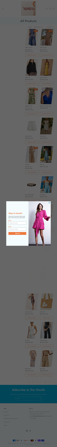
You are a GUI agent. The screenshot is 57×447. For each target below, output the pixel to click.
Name (9, 220)
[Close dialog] (49, 202)
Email (9, 226)
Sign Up (17, 233)
